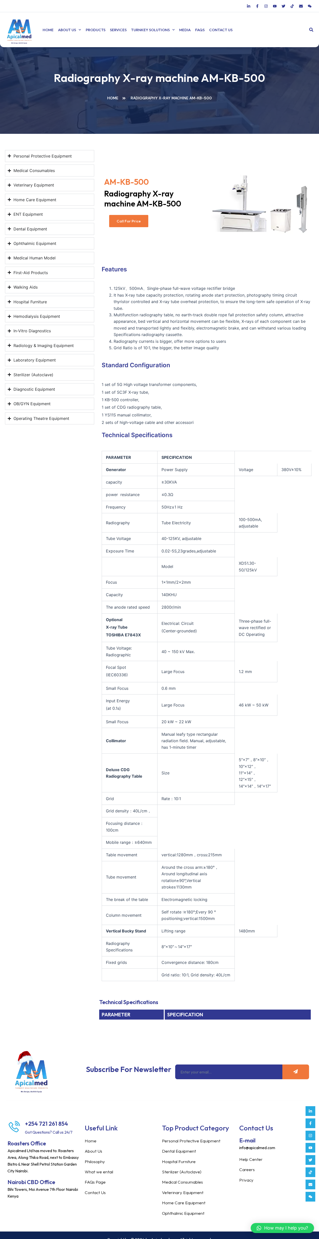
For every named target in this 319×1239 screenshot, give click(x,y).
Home (48, 29)
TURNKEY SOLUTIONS (150, 29)
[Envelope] (310, 1184)
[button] (311, 30)
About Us (67, 29)
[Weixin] (310, 1197)
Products (95, 29)
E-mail (247, 1140)
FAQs (200, 29)
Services (118, 29)
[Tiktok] (310, 1172)
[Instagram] (310, 1135)
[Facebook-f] (310, 1123)
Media (185, 29)
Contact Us (221, 29)
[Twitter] (310, 1160)
